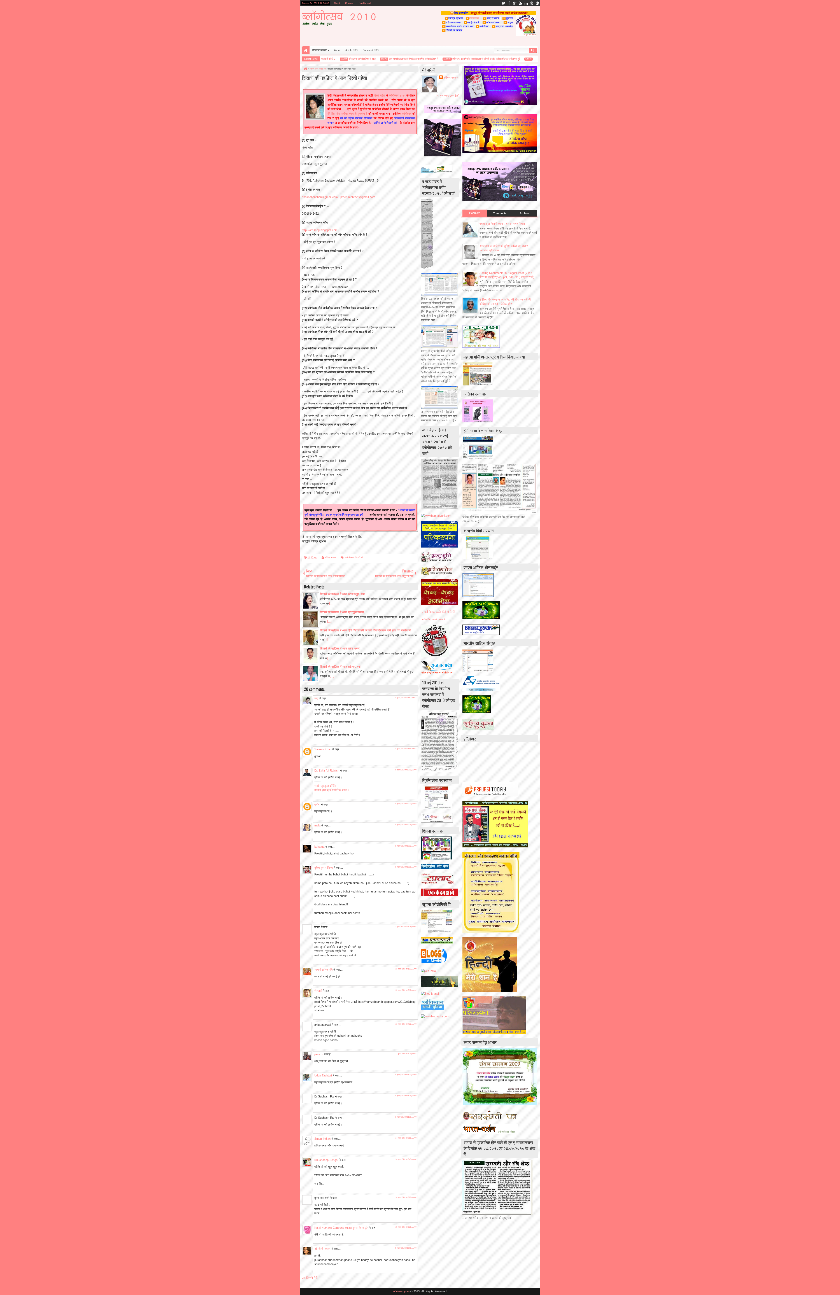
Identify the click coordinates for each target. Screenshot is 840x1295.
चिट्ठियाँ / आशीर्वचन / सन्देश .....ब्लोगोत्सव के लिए (530, 59)
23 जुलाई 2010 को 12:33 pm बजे (405, 846)
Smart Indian (322, 1138)
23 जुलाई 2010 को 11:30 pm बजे (405, 1075)
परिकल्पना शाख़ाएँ (319, 50)
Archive (524, 213)
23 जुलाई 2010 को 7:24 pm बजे (406, 1054)
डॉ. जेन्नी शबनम (322, 1248)
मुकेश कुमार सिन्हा (323, 867)
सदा (316, 698)
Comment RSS (370, 50)
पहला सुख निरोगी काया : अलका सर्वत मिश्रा (502, 223)
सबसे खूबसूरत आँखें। (325, 786)
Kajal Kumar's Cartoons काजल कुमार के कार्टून (341, 1227)
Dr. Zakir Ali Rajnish (326, 770)
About (337, 3)
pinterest (537, 3)
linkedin (526, 3)
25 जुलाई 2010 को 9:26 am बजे (406, 1227)
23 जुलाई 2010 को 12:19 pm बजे (405, 770)
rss (520, 3)
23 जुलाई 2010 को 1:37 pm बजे (406, 969)
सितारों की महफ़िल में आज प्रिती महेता (334, 77)
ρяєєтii (318, 1054)
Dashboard (365, 3)
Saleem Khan (322, 749)
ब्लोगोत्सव (406, 113)
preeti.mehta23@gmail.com (357, 197)
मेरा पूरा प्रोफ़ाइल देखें (447, 95)
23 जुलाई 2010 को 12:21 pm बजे (405, 804)
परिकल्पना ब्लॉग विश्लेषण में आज (337, 59)
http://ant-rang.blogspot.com (320, 230)
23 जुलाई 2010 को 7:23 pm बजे (406, 1024)
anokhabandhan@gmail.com (320, 197)
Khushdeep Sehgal (326, 1160)
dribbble (532, 3)
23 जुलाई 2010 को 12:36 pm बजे (405, 867)
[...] (331, 603)
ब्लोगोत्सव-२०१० (397, 95)
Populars (474, 213)
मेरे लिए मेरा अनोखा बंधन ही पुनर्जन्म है (347, 113)
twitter (503, 3)
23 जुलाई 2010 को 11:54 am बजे (405, 749)
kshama (319, 846)
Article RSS (351, 50)
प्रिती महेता (379, 95)
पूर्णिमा (317, 804)
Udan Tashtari (323, 1075)
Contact (349, 3)
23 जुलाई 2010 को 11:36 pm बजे (405, 1117)
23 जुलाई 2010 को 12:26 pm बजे (405, 825)
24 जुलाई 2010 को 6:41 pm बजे (406, 1159)
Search (533, 50)
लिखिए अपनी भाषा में (434, 619)
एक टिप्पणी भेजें (309, 1277)
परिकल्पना (472, 18)
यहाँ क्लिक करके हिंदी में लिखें (439, 612)
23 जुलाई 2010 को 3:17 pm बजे (406, 990)
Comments (500, 213)
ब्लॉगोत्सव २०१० (401, 1291)
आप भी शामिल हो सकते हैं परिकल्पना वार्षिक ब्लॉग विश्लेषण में (388, 59)
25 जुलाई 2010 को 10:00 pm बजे (405, 1248)
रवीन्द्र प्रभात (330, 557)
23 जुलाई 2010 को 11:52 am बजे (405, 698)
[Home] (305, 69)
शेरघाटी (318, 990)
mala (317, 825)
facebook (509, 3)
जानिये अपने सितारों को (354, 557)
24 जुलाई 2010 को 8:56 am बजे (406, 1138)
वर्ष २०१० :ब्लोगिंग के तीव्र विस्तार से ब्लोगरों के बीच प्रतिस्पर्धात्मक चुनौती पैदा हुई (461, 59)
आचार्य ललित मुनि (323, 969)
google (515, 3)
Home (306, 50)
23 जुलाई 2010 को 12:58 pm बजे (405, 927)
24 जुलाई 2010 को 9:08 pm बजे (406, 1197)
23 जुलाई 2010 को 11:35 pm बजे (405, 1096)
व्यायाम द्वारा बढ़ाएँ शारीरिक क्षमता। (331, 790)
